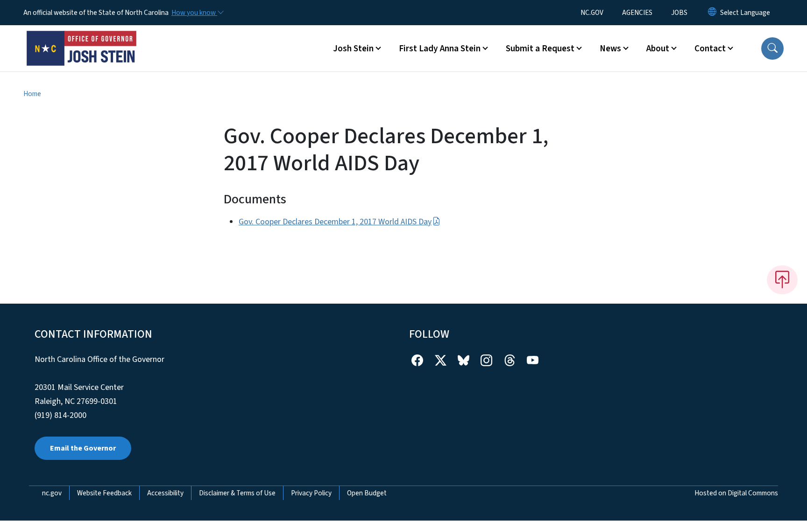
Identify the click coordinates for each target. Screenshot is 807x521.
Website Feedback (104, 493)
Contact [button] (710, 48)
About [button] (657, 48)
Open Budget (367, 493)
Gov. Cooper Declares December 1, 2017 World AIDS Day (335, 222)
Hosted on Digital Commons (736, 493)
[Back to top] (782, 279)
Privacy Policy (311, 493)
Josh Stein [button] (353, 48)
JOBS (679, 12)
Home (32, 94)
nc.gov (52, 493)
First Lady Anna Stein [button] (440, 48)
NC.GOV (591, 12)
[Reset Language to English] (712, 13)
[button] (772, 48)
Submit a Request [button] (540, 48)
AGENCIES (637, 12)
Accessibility (165, 493)
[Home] (81, 38)
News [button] (610, 48)
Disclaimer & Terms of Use (237, 493)
